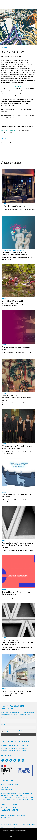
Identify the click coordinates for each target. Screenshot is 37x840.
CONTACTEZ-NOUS (9, 807)
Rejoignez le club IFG (8, 130)
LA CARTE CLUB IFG (9, 810)
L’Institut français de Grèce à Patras (13, 750)
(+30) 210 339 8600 (9, 787)
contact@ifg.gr (6, 789)
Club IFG (6, 142)
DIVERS (4, 48)
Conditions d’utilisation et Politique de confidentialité (14, 816)
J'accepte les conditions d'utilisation (14, 731)
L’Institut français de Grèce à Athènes (14, 746)
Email (3, 724)
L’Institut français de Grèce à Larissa (14, 748)
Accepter (9, 836)
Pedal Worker (19, 87)
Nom (2, 718)
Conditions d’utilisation (13, 833)
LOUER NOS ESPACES (10, 805)
